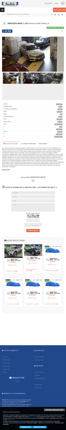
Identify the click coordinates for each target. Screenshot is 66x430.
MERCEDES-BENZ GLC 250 (15, 260)
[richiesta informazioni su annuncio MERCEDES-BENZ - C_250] (58, 31)
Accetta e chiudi (39, 427)
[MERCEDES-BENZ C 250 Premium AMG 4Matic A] (13, 78)
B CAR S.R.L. (12, 271)
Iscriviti (17, 381)
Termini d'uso (6, 363)
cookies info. (11, 419)
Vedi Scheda (13, 265)
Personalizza (25, 427)
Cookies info (6, 369)
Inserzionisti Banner (40, 378)
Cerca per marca (39, 360)
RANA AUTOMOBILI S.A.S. (31, 270)
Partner (5, 372)
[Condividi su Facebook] (51, 14)
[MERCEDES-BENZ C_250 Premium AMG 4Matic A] (33, 54)
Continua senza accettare (54, 409)
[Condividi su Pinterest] (62, 14)
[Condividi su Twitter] (55, 14)
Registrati (48, 3)
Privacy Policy (6, 366)
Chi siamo (5, 357)
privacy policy (32, 416)
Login (56, 3)
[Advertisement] (33, 327)
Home (3, 14)
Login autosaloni (39, 372)
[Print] (62, 31)
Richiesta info (6, 360)
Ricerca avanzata (39, 357)
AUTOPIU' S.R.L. (52, 270)
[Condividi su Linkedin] (58, 14)
